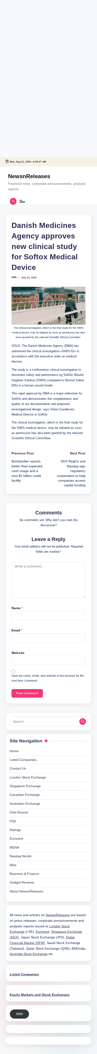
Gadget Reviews (22, 882)
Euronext (16, 838)
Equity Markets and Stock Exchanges (40, 995)
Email (17, 630)
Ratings (15, 830)
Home (14, 751)
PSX (13, 821)
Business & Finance (24, 874)
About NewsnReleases (26, 891)
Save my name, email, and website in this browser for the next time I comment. (48, 678)
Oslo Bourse (19, 812)
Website (18, 653)
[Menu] (22, 201)
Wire (13, 865)
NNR (19, 1014)
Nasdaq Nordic (21, 856)
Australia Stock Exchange (29, 954)
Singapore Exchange (25, 786)
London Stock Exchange (28, 777)
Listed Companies (23, 760)
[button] (82, 721)
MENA (14, 847)
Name (17, 608)
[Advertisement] (29, 29)
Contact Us (18, 768)
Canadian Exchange (25, 795)
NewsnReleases (29, 176)
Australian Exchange (25, 803)
